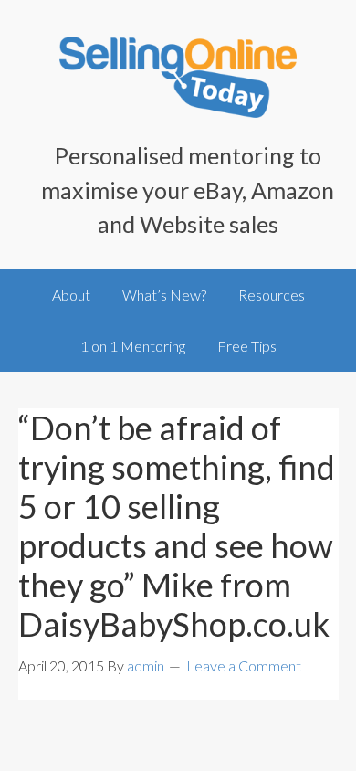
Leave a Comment (243, 665)
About (71, 294)
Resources (271, 294)
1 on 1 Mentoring (132, 345)
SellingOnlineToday (178, 82)
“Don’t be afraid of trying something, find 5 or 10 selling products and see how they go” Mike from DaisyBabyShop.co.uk (176, 526)
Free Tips (247, 345)
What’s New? (164, 294)
